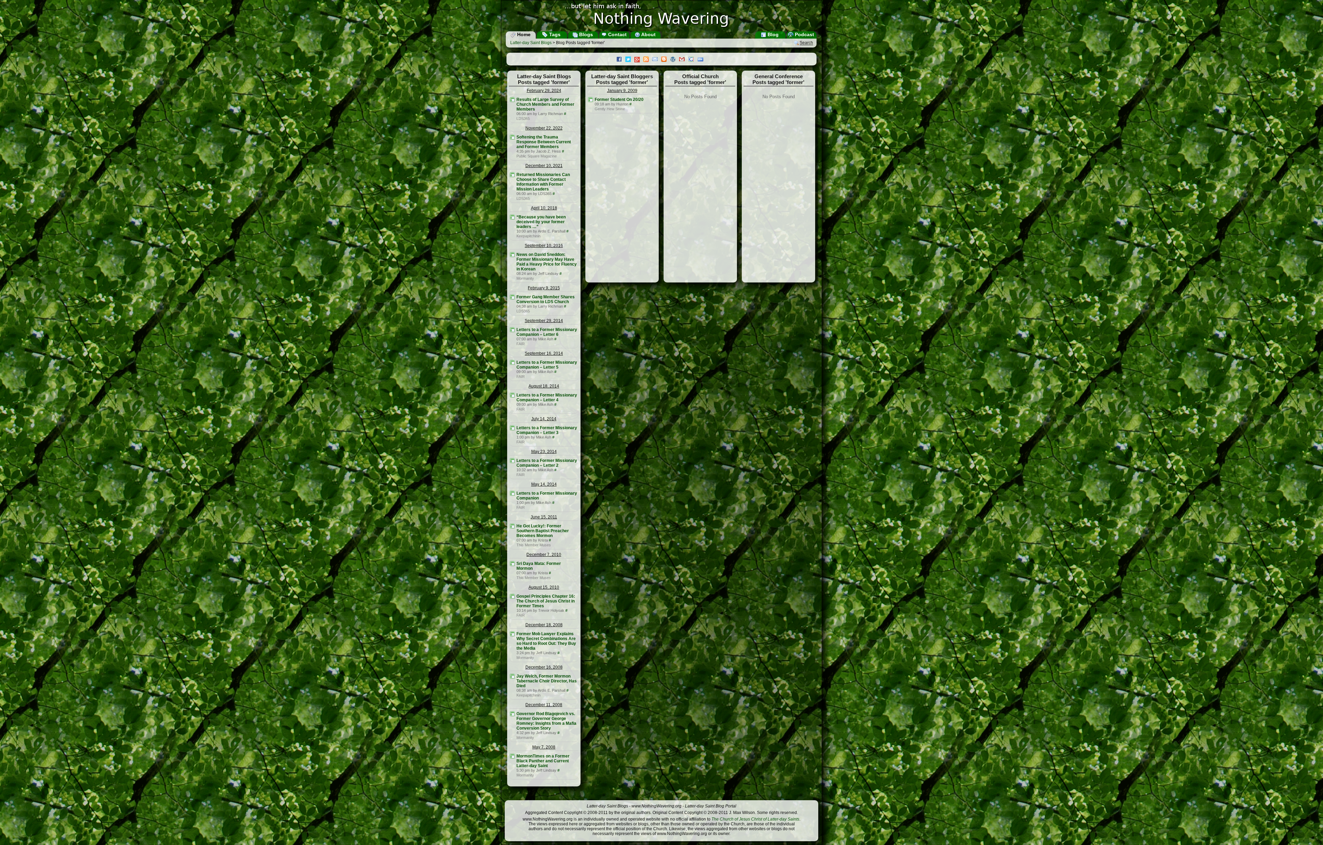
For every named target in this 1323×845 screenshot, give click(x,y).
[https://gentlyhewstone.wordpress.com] (590, 99)
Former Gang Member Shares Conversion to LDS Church (545, 299)
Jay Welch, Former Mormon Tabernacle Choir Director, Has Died (546, 681)
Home (523, 34)
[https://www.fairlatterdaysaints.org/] (512, 329)
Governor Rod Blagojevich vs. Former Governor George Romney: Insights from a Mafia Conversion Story (546, 721)
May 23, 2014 (544, 451)
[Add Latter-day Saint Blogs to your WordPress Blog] (674, 59)
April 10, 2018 (544, 208)
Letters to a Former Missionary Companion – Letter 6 (546, 332)
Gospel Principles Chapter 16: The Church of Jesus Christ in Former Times (545, 601)
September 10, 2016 (544, 245)
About (648, 34)
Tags (554, 34)
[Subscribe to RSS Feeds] (647, 59)
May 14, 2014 (544, 484)
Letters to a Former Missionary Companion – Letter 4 (546, 397)
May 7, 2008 (543, 747)
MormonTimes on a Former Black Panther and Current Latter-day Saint (543, 761)
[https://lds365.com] (512, 99)
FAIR (520, 344)
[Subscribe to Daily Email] (656, 59)
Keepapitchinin (528, 236)
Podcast (803, 34)
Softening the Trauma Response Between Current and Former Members (543, 142)
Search (806, 43)
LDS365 (523, 118)
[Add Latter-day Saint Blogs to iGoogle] (693, 60)
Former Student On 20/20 (619, 99)
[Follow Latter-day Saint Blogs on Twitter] (629, 59)
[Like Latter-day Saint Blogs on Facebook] (620, 59)
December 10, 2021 (544, 165)
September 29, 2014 (544, 320)
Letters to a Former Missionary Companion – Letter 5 (546, 365)
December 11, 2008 (543, 704)
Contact (617, 34)
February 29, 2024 (544, 90)
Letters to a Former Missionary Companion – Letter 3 (546, 430)
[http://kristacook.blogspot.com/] (512, 526)
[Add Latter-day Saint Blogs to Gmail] (683, 59)
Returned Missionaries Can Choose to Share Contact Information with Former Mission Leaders (543, 182)
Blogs (585, 34)
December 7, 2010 (543, 554)
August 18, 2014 (544, 386)
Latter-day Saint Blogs (531, 42)
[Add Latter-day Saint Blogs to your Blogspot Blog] (665, 59)
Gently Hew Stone (610, 109)
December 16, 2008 (544, 667)
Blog (772, 34)
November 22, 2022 (544, 128)
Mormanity (525, 278)
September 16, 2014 (544, 353)
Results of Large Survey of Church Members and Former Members (545, 104)
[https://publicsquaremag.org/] (512, 137)
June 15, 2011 (544, 517)
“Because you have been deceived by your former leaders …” (541, 222)
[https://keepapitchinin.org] (512, 217)
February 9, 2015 (544, 288)
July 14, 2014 (543, 418)
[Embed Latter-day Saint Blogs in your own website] (702, 59)
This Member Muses (533, 545)
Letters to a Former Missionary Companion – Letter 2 (546, 463)
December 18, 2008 (544, 624)
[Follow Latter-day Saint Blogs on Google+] (638, 60)
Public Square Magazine (536, 156)
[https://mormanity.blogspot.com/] (512, 254)
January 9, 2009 (622, 90)
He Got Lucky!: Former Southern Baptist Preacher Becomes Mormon (542, 531)
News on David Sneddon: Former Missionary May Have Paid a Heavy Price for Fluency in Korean (546, 261)
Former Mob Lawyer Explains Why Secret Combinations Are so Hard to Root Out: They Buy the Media (546, 641)
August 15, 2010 (544, 587)
